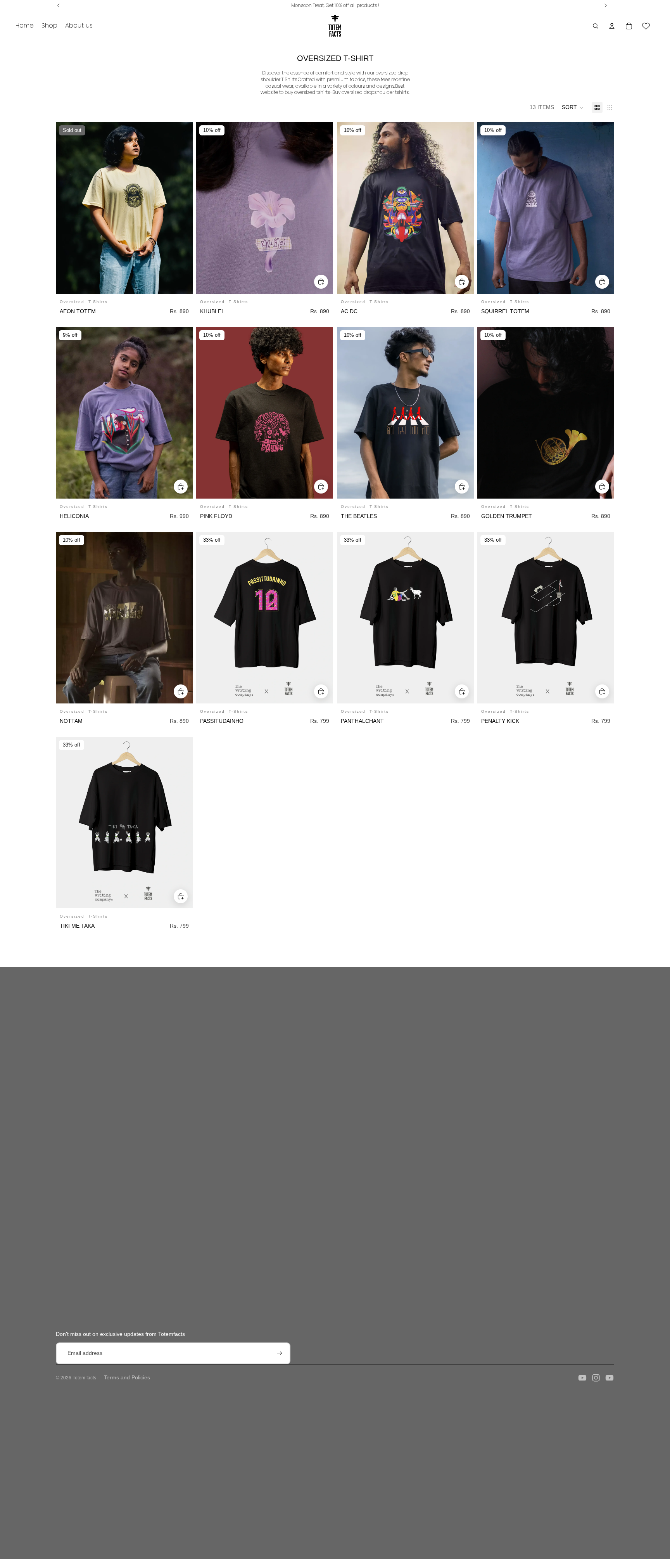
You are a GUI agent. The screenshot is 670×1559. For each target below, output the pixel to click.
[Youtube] (582, 1377)
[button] (573, 107)
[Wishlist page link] (646, 26)
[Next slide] (321, 208)
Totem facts (84, 1378)
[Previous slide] (207, 208)
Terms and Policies (127, 1377)
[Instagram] (596, 1377)
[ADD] (321, 282)
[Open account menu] (611, 26)
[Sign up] (280, 1353)
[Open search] (595, 26)
